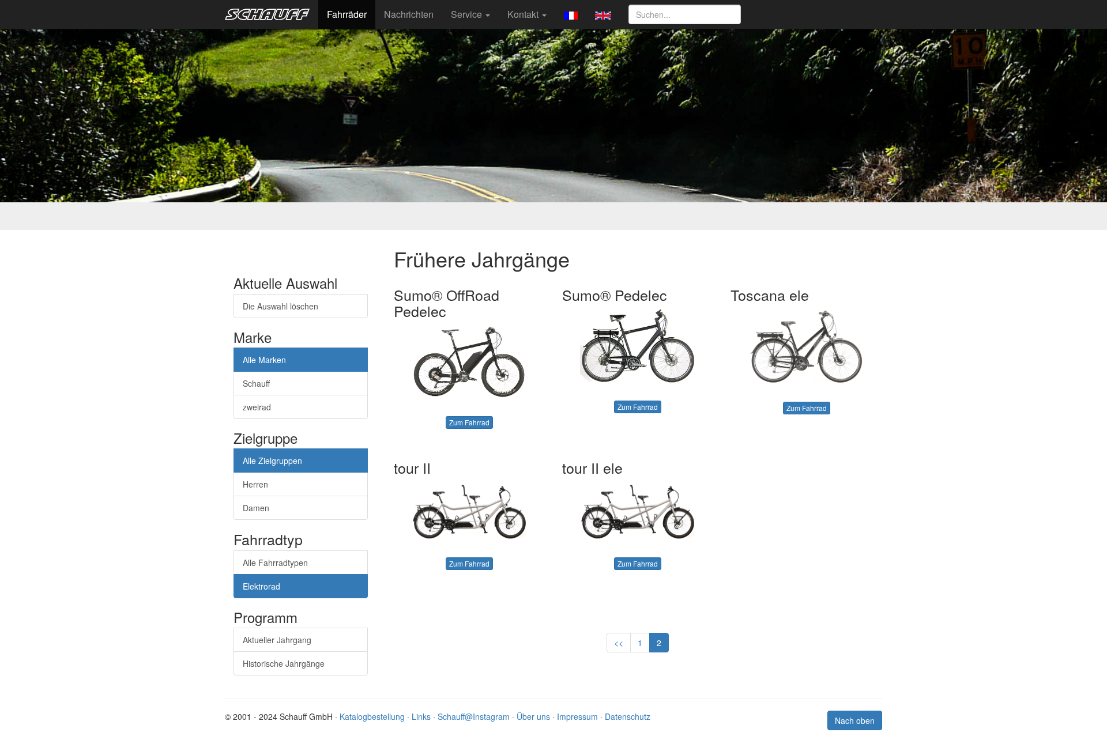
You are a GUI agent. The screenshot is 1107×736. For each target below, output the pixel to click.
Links (421, 716)
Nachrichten (409, 14)
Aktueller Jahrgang (277, 640)
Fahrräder (347, 14)
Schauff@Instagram (474, 716)
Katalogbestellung (372, 716)
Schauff (256, 383)
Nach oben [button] (855, 720)
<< (618, 642)
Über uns (533, 716)
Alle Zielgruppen (272, 460)
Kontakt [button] (524, 14)
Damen (256, 508)
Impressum (577, 716)
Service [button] (467, 14)
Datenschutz (627, 716)
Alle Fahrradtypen (275, 562)
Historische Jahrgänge (284, 663)
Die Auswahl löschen (280, 306)
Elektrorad (261, 586)
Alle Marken (264, 359)
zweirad (257, 407)
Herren (255, 484)
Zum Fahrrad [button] (469, 422)
